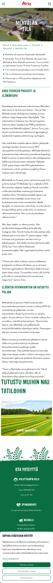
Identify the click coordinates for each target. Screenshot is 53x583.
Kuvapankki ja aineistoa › (26, 524)
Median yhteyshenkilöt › (26, 528)
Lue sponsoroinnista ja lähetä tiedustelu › (26, 510)
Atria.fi (6, 45)
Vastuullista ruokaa (20, 45)
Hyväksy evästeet (26, 564)
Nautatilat (7, 48)
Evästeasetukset (26, 577)
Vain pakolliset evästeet (26, 571)
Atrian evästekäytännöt (10, 558)
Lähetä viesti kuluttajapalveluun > (26, 485)
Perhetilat (36, 45)
